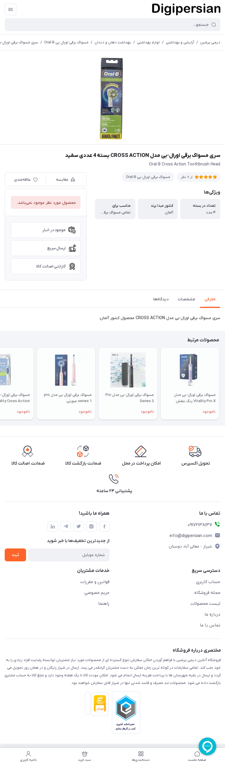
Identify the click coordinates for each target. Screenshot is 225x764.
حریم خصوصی (97, 593)
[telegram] (65, 526)
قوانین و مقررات (95, 582)
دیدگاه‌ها (160, 299)
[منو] (10, 9)
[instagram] (91, 526)
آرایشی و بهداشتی (180, 42)
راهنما (104, 604)
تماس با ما (210, 625)
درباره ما (212, 614)
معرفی (210, 299)
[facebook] (104, 526)
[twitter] (78, 526)
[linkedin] (52, 526)
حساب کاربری (208, 582)
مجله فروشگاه (207, 593)
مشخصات (186, 299)
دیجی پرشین (210, 42)
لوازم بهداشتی (148, 42)
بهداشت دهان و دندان (113, 42)
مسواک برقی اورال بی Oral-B (66, 42)
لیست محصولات (205, 604)
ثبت (15, 555)
